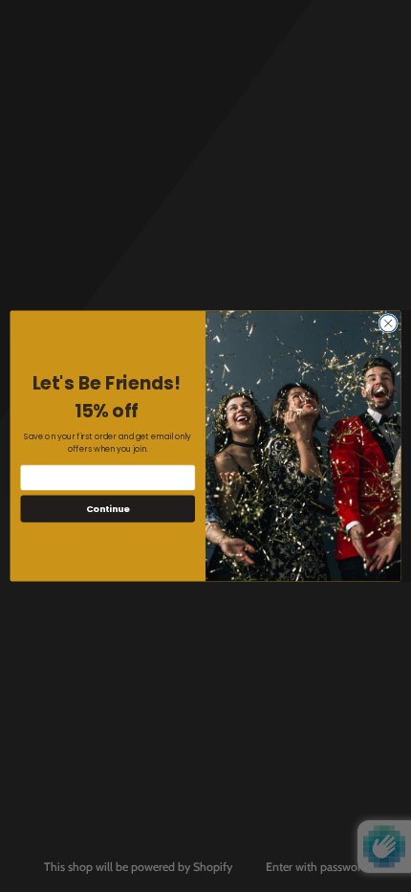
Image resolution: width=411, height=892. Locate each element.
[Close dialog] (388, 323)
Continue (108, 508)
